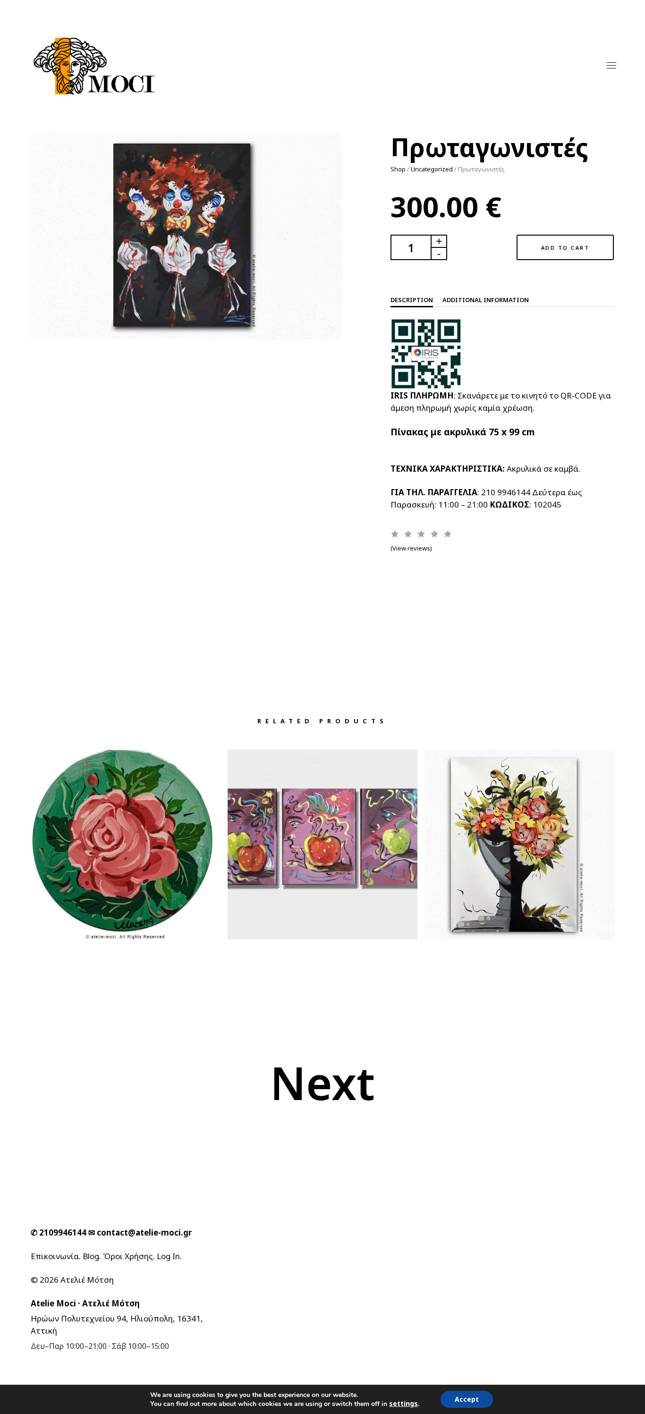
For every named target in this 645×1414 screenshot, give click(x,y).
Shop (398, 169)
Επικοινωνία (55, 1256)
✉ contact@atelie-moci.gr (140, 1232)
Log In (168, 1256)
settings (403, 1403)
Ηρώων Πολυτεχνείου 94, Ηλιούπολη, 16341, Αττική (117, 1324)
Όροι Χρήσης (128, 1256)
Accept (467, 1399)
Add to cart (565, 247)
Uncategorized (432, 169)
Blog (91, 1256)
